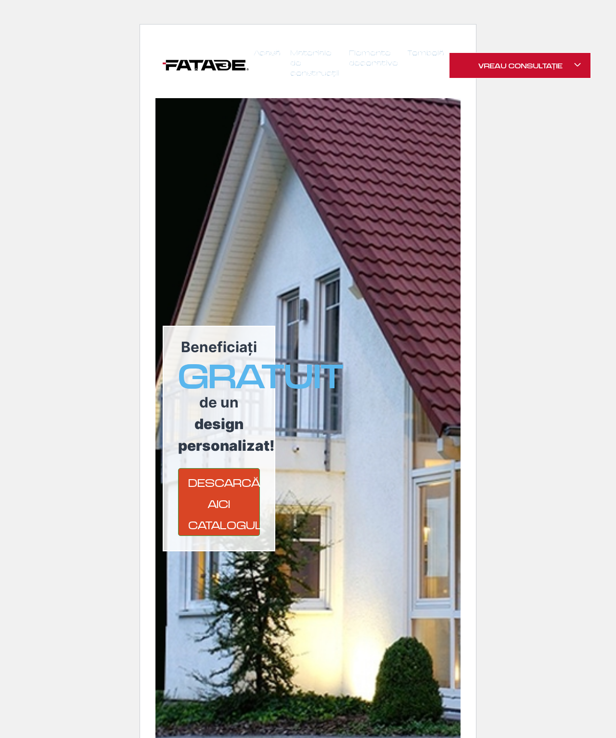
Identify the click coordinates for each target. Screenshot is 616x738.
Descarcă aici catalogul (224, 503)
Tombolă (426, 53)
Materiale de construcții (314, 63)
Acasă (267, 53)
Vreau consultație (521, 65)
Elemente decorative (373, 58)
